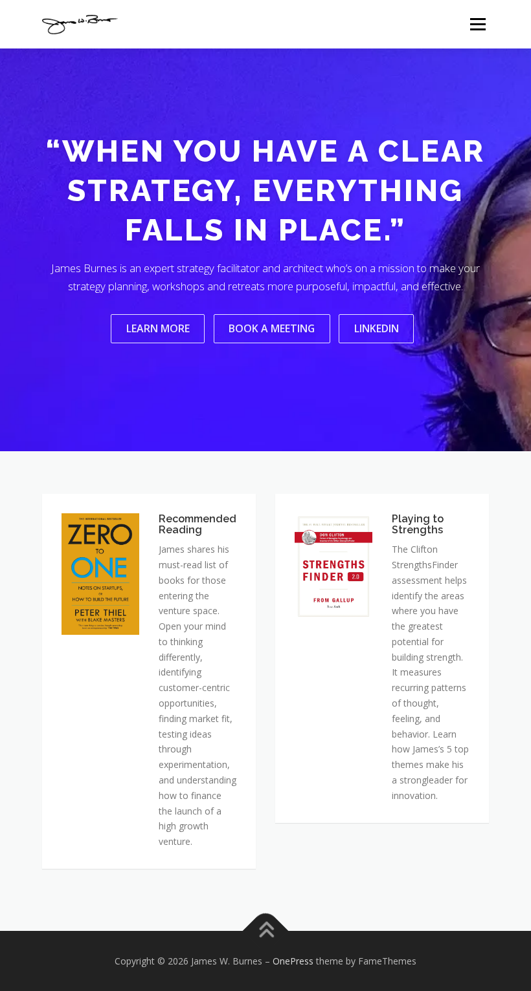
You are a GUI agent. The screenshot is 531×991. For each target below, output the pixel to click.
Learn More (158, 328)
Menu (477, 24)
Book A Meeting (272, 328)
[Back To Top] (266, 931)
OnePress (293, 961)
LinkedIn (376, 328)
